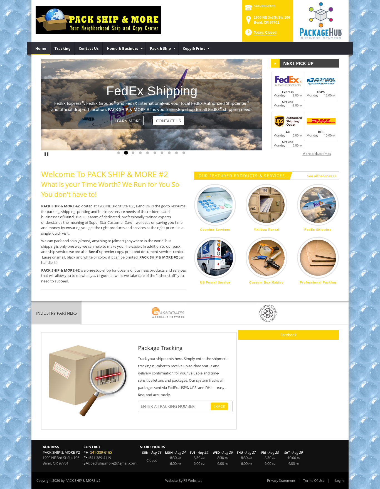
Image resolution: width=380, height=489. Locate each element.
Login (339, 480)
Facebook (288, 334)
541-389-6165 (264, 6)
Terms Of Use (314, 480)
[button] (260, 34)
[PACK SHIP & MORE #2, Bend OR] (98, 19)
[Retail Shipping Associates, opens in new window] (168, 313)
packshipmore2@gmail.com (113, 463)
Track (219, 406)
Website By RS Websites (183, 480)
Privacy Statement (281, 480)
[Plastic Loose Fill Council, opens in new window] (268, 313)
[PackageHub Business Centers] (321, 20)
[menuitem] (40, 48)
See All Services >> (322, 175)
